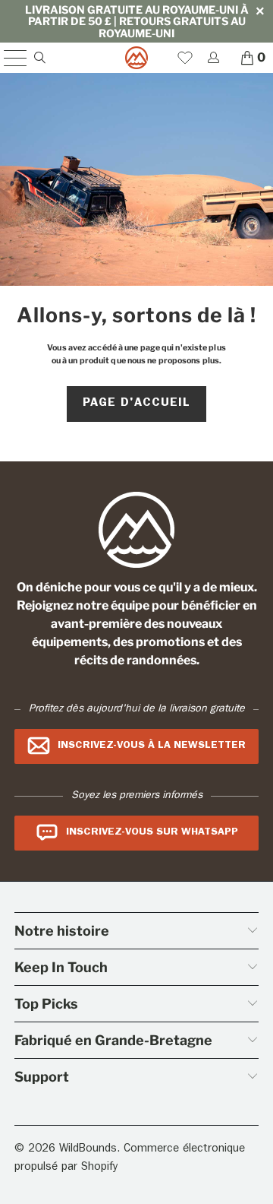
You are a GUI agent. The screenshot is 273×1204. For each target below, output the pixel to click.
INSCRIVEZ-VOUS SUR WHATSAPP (152, 832)
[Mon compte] (212, 57)
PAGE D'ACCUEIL (136, 404)
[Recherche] (39, 57)
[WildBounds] (136, 58)
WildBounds (88, 1149)
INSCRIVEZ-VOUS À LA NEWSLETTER (152, 745)
